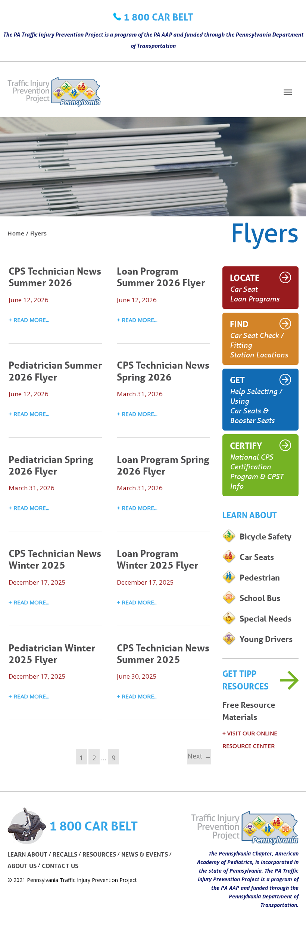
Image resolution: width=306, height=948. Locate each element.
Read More (30, 321)
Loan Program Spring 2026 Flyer (163, 465)
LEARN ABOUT (27, 854)
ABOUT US (22, 866)
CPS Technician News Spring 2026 (163, 371)
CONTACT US (60, 866)
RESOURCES (99, 854)
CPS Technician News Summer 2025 (163, 653)
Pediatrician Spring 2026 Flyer (51, 465)
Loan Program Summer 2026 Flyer (161, 277)
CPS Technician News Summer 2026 (55, 277)
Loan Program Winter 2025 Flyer (157, 559)
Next (199, 755)
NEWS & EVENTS (144, 854)
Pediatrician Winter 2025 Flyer (52, 653)
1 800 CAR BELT (158, 16)
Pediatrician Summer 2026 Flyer (55, 371)
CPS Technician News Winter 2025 (55, 559)
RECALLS (65, 854)
